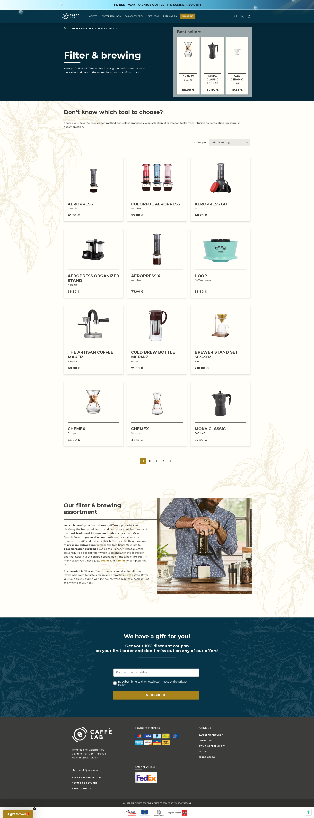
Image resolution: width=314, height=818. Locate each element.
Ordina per (199, 142)
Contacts (205, 740)
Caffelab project (211, 735)
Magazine (187, 16)
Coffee (93, 16)
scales (105, 560)
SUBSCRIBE (156, 695)
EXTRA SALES (207, 757)
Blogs (203, 751)
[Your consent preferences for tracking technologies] (308, 812)
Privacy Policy (82, 788)
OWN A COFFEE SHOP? (212, 746)
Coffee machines (111, 16)
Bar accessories (134, 16)
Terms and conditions (87, 777)
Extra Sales (170, 16)
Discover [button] (188, 65)
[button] (18, 814)
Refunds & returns (85, 783)
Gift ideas (153, 16)
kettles (120, 560)
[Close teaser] (34, 808)
